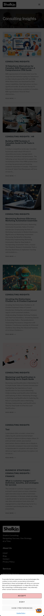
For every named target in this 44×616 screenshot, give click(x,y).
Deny (22, 602)
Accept (22, 596)
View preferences (22, 608)
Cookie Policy (21, 613)
